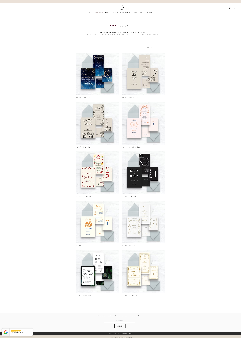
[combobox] (155, 47)
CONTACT (124, 333)
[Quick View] (97, 74)
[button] (235, 8)
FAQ (130, 333)
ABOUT (117, 333)
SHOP (111, 333)
